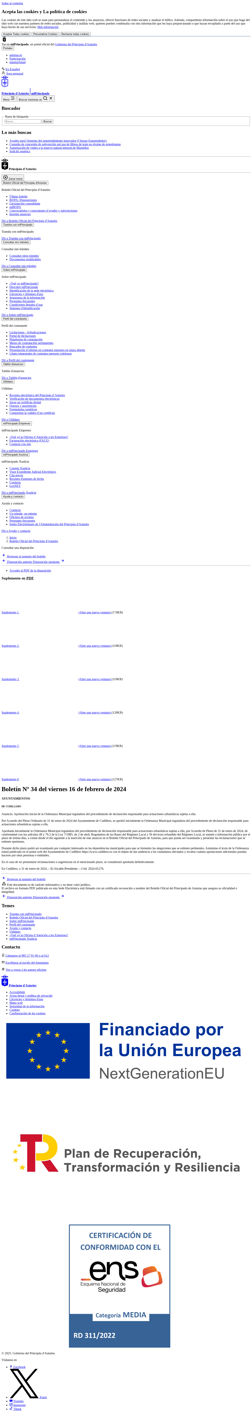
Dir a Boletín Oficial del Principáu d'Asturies (29, 220)
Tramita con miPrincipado (25, 914)
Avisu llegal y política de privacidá (30, 995)
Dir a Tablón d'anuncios (16, 377)
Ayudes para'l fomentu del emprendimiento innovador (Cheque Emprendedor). (58, 140)
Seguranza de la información (27, 297)
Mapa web (16, 1002)
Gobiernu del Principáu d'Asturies (76, 44)
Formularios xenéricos (23, 409)
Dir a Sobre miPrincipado (17, 315)
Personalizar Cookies (45, 34)
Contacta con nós (20, 444)
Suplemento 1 (56, 612)
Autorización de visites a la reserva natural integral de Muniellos (49, 147)
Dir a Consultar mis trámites (19, 266)
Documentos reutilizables (25, 259)
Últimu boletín (18, 196)
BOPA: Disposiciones (23, 200)
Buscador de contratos (23, 346)
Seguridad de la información (26, 1006)
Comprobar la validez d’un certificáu (32, 413)
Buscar (48, 121)
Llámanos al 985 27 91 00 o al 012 (27, 955)
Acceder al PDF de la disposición (30, 570)
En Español (13, 69)
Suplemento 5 (56, 746)
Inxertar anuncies (20, 214)
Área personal (14, 73)
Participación (17, 58)
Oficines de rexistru (21, 517)
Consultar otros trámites (24, 255)
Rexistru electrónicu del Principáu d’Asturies (37, 395)
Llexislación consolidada (24, 203)
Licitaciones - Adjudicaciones (27, 332)
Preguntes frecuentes (22, 520)
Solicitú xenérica (19, 151)
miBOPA (15, 207)
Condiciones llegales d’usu (26, 304)
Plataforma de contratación (26, 339)
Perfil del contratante (22, 924)
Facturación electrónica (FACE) (29, 440)
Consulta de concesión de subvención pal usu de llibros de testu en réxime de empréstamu (65, 144)
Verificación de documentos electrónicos (34, 398)
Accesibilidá (17, 992)
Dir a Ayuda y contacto (16, 531)
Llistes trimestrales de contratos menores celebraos (40, 353)
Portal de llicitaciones (22, 336)
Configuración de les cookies (27, 1013)
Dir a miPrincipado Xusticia (19, 492)
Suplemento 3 (56, 679)
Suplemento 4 (56, 712)
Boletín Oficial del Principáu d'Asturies (33, 541)
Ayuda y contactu (20, 928)
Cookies (14, 1009)
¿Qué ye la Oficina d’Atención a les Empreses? (38, 437)
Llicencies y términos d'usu (26, 294)
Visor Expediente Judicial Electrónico (32, 471)
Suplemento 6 (56, 779)
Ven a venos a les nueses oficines (26, 969)
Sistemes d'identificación (24, 308)
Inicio (13, 537)
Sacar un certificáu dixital (25, 402)
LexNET (15, 486)
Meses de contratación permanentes (31, 343)
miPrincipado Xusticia (23, 938)
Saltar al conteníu (12, 3)
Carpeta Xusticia (19, 468)
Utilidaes (14, 931)
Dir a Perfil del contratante (18, 360)
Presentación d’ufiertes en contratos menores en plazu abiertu (47, 350)
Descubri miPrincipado (23, 287)
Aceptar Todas (16, 34)
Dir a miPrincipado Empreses (20, 450)
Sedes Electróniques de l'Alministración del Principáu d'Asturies (49, 524)
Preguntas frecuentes (22, 301)
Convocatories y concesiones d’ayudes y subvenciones (43, 210)
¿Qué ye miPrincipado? (24, 283)
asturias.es (15, 55)
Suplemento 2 (56, 645)
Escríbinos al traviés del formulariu (27, 962)
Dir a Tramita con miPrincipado (21, 238)
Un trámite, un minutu (23, 513)
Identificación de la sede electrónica (31, 290)
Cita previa (16, 475)
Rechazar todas (75, 34)
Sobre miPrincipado (21, 921)
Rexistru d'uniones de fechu (26, 478)
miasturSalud (17, 62)
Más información (47, 27)
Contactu (15, 482)
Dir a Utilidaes (11, 419)
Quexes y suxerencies (22, 405)
